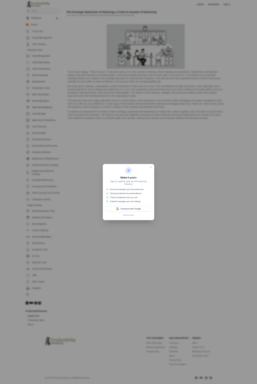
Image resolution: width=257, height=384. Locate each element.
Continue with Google (130, 209)
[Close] (151, 167)
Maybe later (128, 215)
